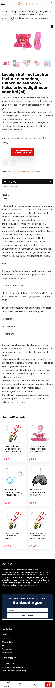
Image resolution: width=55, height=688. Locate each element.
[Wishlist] (20, 684)
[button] (52, 26)
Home (4, 11)
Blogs (4, 645)
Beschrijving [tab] (10, 181)
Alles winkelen (8, 642)
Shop (14, 11)
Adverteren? (7, 652)
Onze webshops (9, 649)
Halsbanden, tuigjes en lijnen (34, 11)
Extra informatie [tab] (11, 186)
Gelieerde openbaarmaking (14, 670)
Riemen (6, 15)
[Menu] (3, 3)
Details (40, 138)
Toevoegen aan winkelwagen (22, 151)
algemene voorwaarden (12, 667)
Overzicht (6, 638)
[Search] (51, 3)
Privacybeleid (8, 663)
